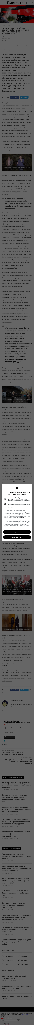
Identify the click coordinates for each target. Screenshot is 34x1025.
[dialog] (17, 512)
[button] (17, 508)
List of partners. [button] (21, 517)
